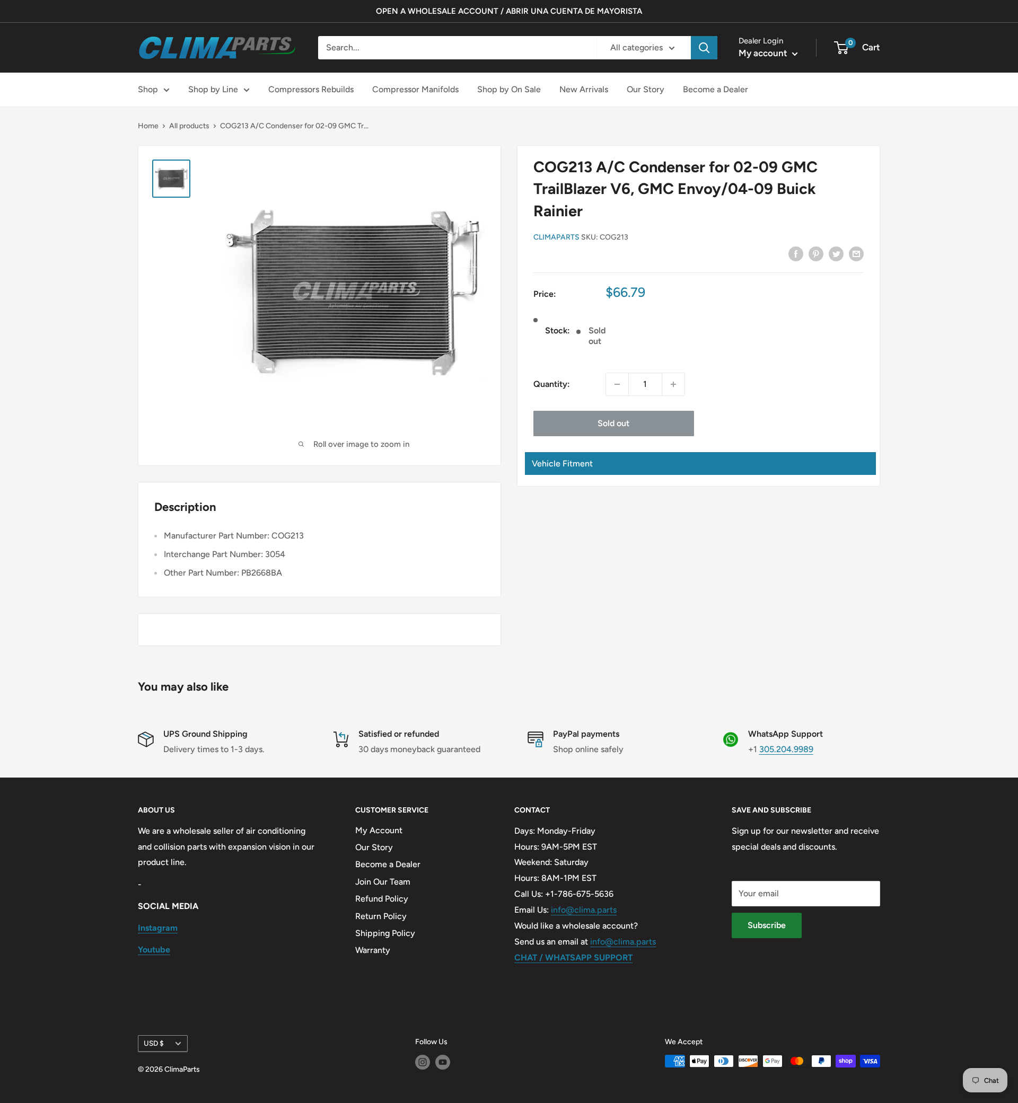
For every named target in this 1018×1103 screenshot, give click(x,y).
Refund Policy (381, 899)
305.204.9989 (786, 749)
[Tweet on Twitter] (836, 253)
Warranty (372, 950)
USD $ (154, 1043)
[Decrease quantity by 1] (617, 384)
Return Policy (381, 916)
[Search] (704, 47)
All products (189, 125)
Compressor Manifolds (415, 89)
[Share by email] (856, 253)
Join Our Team (382, 882)
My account (764, 53)
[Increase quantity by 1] (673, 384)
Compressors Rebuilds (311, 89)
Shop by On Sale (509, 89)
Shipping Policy (385, 933)
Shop (148, 89)
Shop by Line (213, 89)
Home (148, 125)
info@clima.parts (584, 910)
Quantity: (551, 384)
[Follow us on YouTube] (442, 1062)
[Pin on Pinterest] (816, 253)
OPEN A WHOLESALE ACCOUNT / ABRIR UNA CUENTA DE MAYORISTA (509, 11)
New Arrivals (583, 89)
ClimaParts (556, 237)
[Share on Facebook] (795, 253)
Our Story (645, 89)
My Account (378, 830)
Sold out (613, 423)
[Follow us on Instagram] (422, 1062)
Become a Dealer (715, 89)
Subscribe (767, 925)
